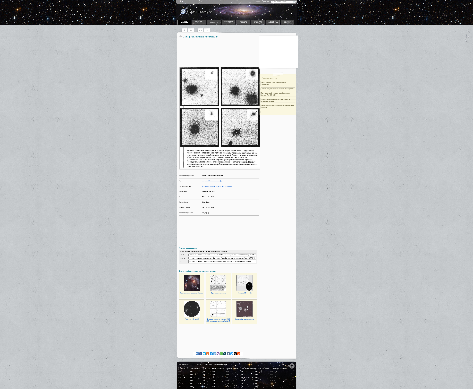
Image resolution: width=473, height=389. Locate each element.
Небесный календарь (258, 22)
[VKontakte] (197, 353)
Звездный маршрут (243, 22)
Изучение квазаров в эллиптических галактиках (217, 186)
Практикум (214, 22)
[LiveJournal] (224, 353)
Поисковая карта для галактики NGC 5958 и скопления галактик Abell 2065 (218, 320)
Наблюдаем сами (228, 22)
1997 (179, 377)
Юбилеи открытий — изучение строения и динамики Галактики (275, 100)
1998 (179, 380)
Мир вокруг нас (199, 22)
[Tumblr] (228, 353)
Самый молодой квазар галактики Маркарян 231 (277, 89)
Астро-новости (184, 22)
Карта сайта (266, 1)
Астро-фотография (273, 22)
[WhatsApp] (221, 353)
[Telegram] (214, 353)
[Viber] (218, 353)
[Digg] (235, 353)
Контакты (258, 1)
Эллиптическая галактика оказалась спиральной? (273, 83)
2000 (179, 386)
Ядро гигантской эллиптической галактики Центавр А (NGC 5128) (275, 94)
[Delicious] (231, 353)
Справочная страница (288, 22)
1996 (179, 374)
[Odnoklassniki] (207, 353)
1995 (179, 371)
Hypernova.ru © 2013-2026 (186, 364)
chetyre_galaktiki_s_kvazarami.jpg (212, 181)
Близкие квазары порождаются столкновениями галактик (277, 106)
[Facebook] (200, 353)
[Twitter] (204, 353)
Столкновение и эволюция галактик (273, 112)
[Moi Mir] (211, 353)
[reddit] (238, 353)
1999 (179, 383)
